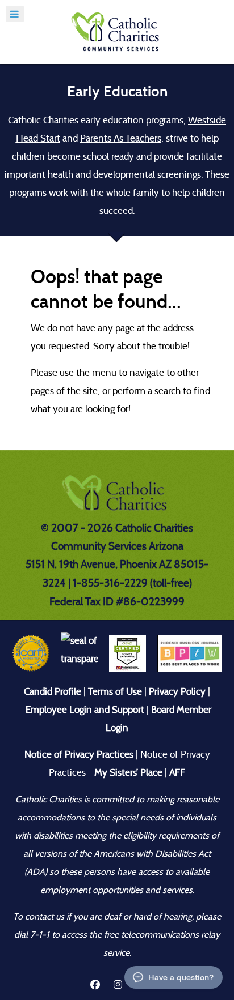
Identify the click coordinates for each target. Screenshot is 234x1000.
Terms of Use (115, 692)
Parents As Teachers (120, 138)
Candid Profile (52, 692)
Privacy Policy (177, 692)
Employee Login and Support (85, 710)
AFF (177, 773)
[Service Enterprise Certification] (127, 653)
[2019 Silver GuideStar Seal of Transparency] (79, 653)
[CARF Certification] (30, 653)
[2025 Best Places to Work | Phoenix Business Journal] (189, 653)
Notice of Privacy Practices (78, 754)
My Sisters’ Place (127, 773)
